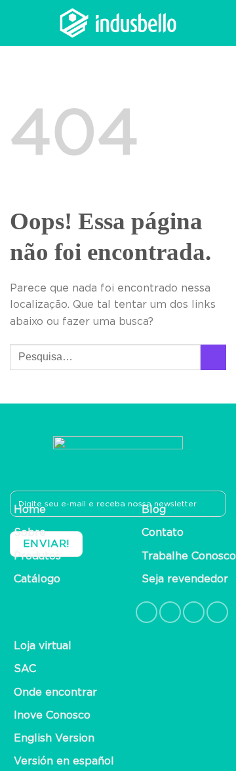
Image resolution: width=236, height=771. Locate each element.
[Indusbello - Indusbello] (118, 22)
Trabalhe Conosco (189, 556)
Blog (154, 509)
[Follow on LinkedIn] (194, 612)
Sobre (30, 532)
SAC (25, 669)
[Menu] (218, 23)
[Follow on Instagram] (170, 612)
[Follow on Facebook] (146, 612)
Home (30, 509)
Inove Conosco (52, 715)
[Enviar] (213, 357)
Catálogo (37, 579)
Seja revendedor (185, 579)
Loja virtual (42, 646)
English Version (54, 738)
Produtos (37, 556)
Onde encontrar (55, 692)
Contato (163, 532)
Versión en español (64, 761)
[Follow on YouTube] (217, 612)
